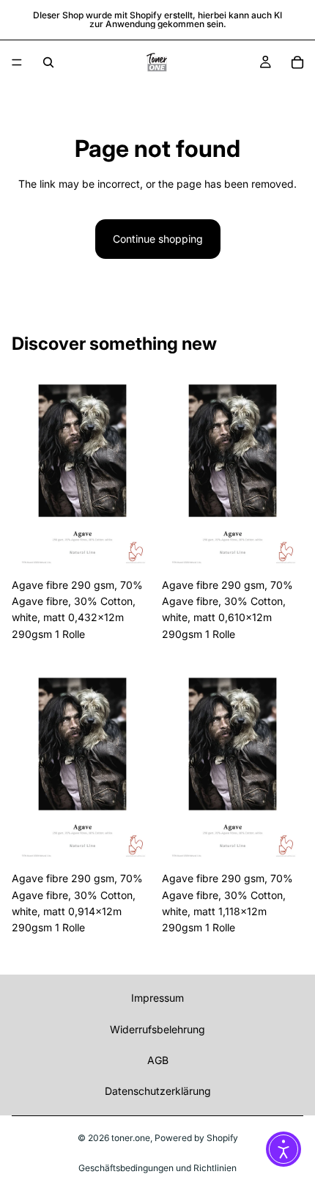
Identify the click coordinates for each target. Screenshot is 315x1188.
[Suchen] (48, 62)
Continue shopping (158, 238)
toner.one (130, 1137)
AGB (157, 1060)
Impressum (157, 997)
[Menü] (17, 62)
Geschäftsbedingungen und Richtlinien (157, 1167)
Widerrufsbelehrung (157, 1029)
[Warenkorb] (297, 62)
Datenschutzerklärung (158, 1091)
